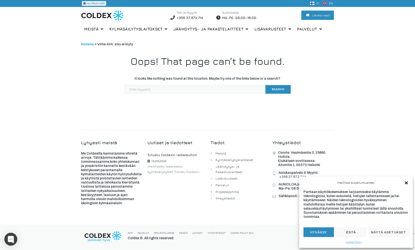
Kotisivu (87, 44)
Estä (351, 232)
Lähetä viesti (321, 15)
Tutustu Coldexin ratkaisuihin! (172, 155)
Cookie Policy (354, 242)
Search (278, 89)
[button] (406, 183)
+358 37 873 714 (190, 18)
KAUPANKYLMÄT (95, 3)
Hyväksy (318, 232)
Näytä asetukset (388, 232)
